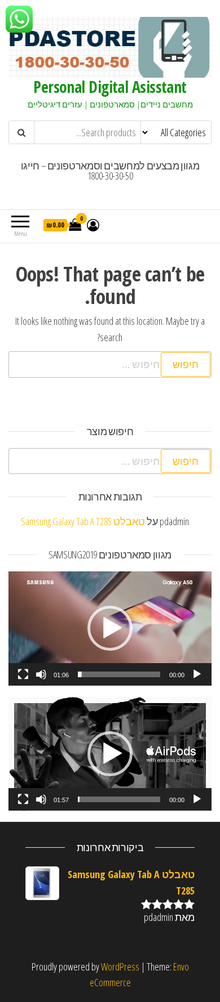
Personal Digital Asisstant (109, 86)
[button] (110, 628)
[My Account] (93, 224)
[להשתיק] (41, 674)
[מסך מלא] (23, 674)
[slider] (119, 674)
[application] (110, 628)
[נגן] (197, 674)
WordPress (120, 966)
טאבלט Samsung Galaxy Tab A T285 (83, 521)
